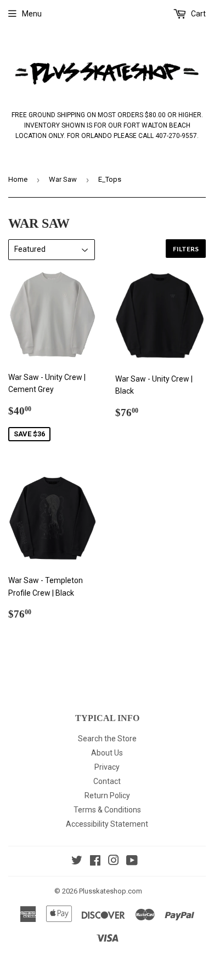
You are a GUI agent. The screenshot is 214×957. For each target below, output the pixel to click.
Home (17, 179)
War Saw (63, 179)
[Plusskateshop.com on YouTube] (132, 861)
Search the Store (107, 738)
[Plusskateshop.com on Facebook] (95, 861)
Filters (186, 249)
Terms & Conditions (107, 809)
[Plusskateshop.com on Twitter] (76, 861)
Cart (197, 13)
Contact (107, 781)
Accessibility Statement (107, 824)
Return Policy (107, 795)
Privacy (107, 767)
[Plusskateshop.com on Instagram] (113, 861)
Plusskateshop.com (110, 891)
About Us (107, 752)
